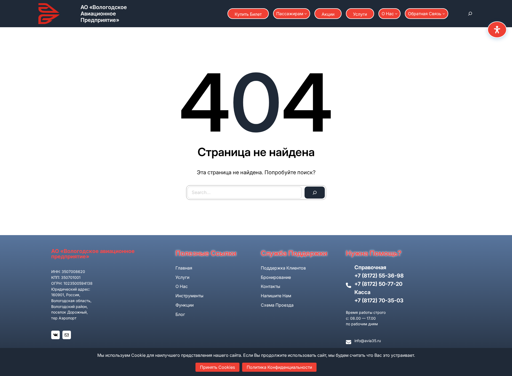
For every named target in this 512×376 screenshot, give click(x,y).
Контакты (270, 286)
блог (180, 314)
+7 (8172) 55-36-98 (379, 275)
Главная (183, 268)
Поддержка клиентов (283, 268)
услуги (182, 277)
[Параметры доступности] (497, 29)
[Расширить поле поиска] (470, 13)
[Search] (315, 193)
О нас (181, 286)
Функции (184, 305)
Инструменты (189, 295)
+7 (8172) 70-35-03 (378, 300)
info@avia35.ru (367, 340)
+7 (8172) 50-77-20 (378, 284)
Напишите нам (276, 295)
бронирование (276, 277)
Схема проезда (277, 305)
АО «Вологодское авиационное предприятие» (104, 13)
